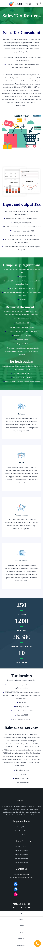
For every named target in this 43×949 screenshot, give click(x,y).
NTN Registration (21, 847)
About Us (21, 939)
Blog (21, 932)
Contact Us (21, 945)
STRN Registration (21, 851)
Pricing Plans (21, 827)
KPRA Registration (21, 855)
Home (21, 919)
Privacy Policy (21, 835)
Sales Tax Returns (21, 863)
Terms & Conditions (21, 831)
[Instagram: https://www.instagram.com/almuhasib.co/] (16, 894)
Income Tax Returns (21, 859)
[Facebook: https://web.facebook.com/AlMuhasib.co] (16, 884)
